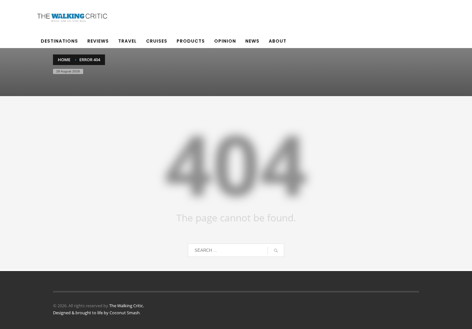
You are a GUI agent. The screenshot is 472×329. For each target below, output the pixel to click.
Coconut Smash (124, 313)
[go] (275, 250)
